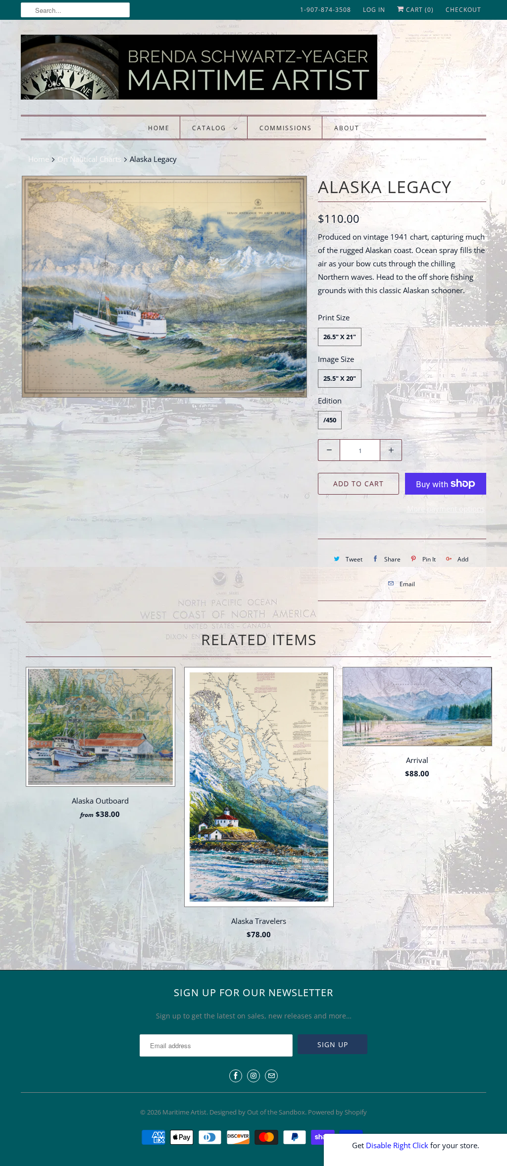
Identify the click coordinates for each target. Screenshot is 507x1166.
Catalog (210, 128)
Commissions (285, 128)
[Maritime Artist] (219, 70)
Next (474, 614)
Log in (374, 9)
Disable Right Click (397, 1145)
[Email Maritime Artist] (271, 1075)
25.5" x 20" (339, 378)
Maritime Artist (184, 1112)
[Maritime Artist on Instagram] (253, 1075)
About (346, 128)
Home (159, 128)
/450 (329, 419)
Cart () (419, 9)
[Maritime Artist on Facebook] (235, 1075)
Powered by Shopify (337, 1112)
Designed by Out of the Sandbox (257, 1112)
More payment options (446, 508)
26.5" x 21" (339, 336)
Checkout (463, 9)
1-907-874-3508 (325, 9)
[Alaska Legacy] (164, 287)
